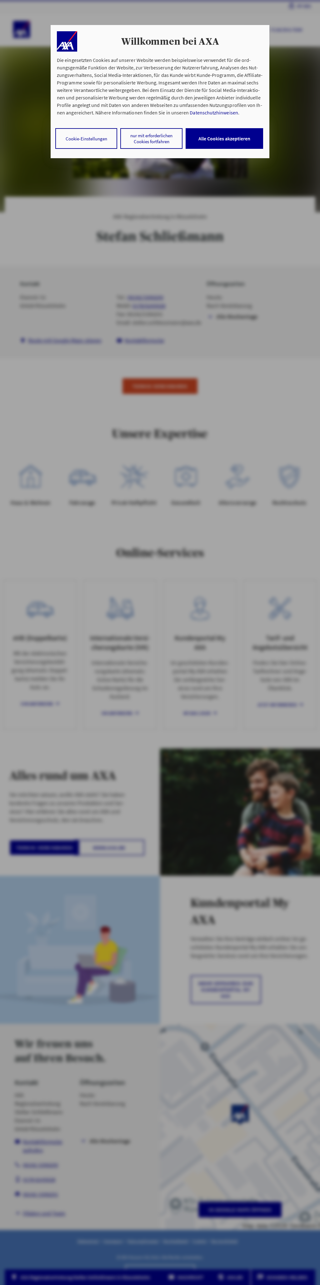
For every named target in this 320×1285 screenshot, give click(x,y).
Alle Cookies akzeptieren (224, 138)
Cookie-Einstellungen (86, 139)
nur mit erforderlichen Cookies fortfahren (151, 138)
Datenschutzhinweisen (214, 112)
